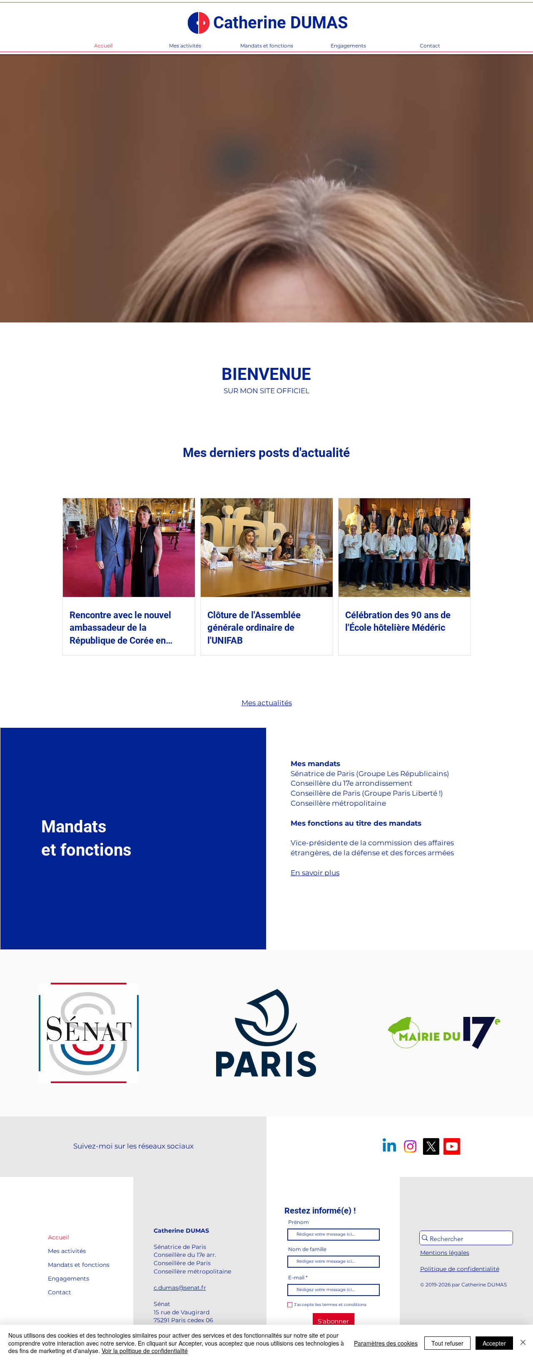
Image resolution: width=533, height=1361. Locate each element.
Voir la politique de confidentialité (145, 1350)
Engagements (67, 1278)
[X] (431, 1146)
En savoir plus (315, 873)
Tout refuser (447, 1343)
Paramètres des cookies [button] (386, 1343)
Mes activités (67, 1251)
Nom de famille (307, 1249)
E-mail (296, 1277)
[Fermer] (523, 1342)
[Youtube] (451, 1146)
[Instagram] (410, 1146)
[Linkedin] (389, 1146)
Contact (59, 1292)
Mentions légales (444, 1252)
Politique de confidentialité (459, 1269)
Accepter (494, 1343)
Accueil (58, 1237)
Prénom (298, 1222)
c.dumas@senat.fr (180, 1287)
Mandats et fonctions (67, 1265)
